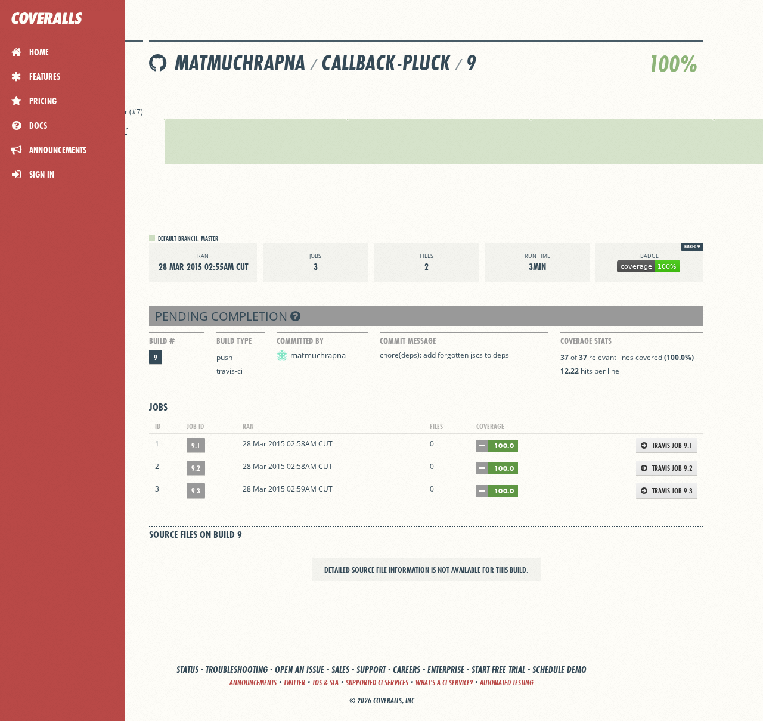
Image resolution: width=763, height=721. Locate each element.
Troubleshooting (237, 669)
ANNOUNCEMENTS (253, 683)
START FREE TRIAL (498, 669)
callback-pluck (385, 62)
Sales (340, 669)
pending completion (222, 316)
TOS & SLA (325, 683)
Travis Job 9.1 (671, 445)
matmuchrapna (240, 62)
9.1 (195, 445)
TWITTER (294, 683)
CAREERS (406, 669)
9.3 (195, 491)
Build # (162, 341)
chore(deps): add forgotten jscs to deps (444, 355)
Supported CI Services (377, 683)
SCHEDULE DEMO (559, 669)
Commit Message (408, 341)
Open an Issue (299, 669)
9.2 (195, 468)
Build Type (234, 341)
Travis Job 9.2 (671, 468)
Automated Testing (507, 683)
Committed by (300, 341)
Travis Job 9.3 (671, 491)
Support (371, 669)
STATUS (187, 669)
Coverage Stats (586, 341)
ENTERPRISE (445, 669)
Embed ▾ (692, 246)
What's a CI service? (444, 683)
